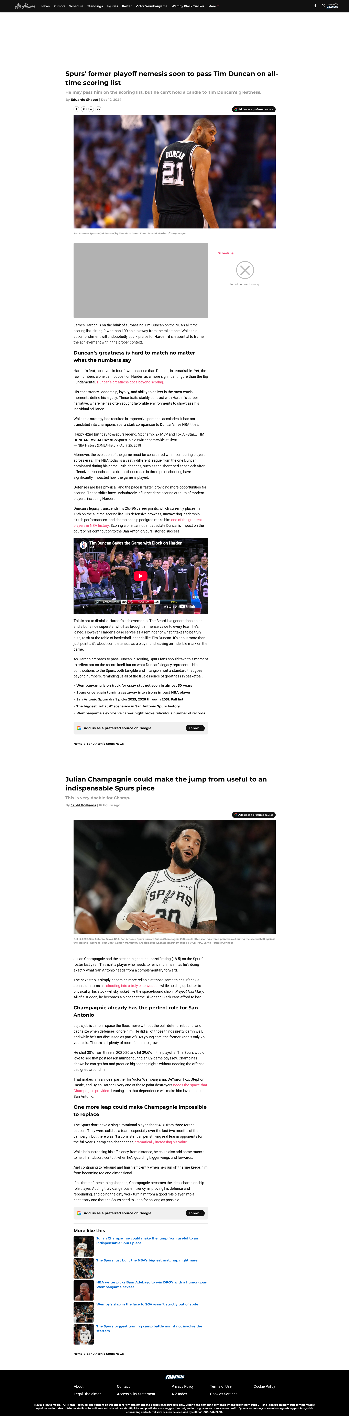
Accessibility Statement (136, 1394)
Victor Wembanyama (151, 6)
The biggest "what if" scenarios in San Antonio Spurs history (128, 706)
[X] (323, 5)
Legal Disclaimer (87, 1394)
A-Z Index (179, 1394)
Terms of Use (221, 1386)
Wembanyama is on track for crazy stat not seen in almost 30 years (134, 685)
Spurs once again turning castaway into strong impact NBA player (133, 692)
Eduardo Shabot (84, 100)
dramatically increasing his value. (161, 1142)
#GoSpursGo (120, 440)
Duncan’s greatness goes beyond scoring (130, 382)
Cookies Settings (223, 1394)
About (79, 1386)
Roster (127, 6)
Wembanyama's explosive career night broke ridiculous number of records (140, 713)
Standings (95, 6)
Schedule (76, 6)
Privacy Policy (183, 1386)
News (45, 6)
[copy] (98, 109)
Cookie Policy (264, 1386)
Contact (123, 1386)
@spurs (118, 434)
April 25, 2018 (130, 445)
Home (78, 743)
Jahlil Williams (83, 805)
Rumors (59, 6)
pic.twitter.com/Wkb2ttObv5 (154, 440)
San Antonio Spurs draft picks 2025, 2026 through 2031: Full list (129, 699)
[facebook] (315, 5)
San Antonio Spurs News (105, 743)
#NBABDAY (99, 440)
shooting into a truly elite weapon (133, 986)
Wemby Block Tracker (188, 6)
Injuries (112, 6)
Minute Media (52, 1404)
